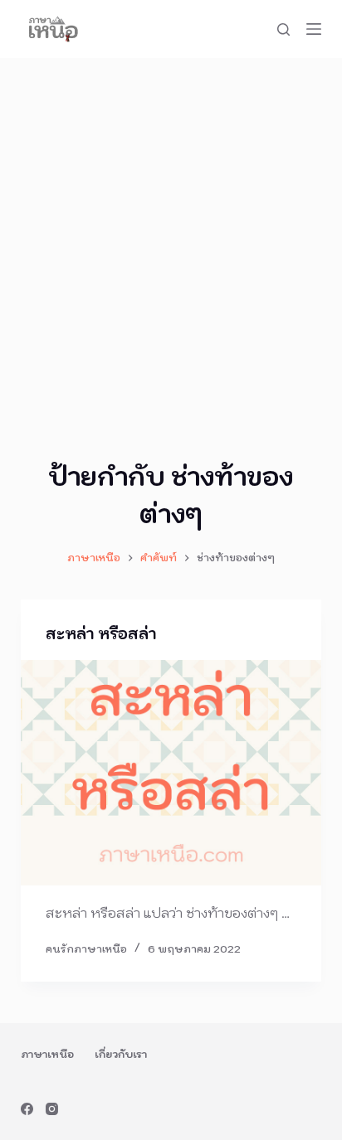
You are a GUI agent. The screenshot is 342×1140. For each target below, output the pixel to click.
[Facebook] (27, 1109)
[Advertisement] (171, 237)
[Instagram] (52, 1109)
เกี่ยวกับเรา (121, 1054)
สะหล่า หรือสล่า (101, 633)
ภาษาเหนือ (47, 1054)
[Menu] (313, 29)
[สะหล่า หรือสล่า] (171, 772)
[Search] (283, 29)
